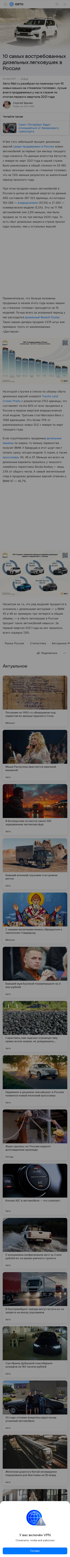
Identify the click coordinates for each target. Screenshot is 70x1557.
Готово (35, 1550)
